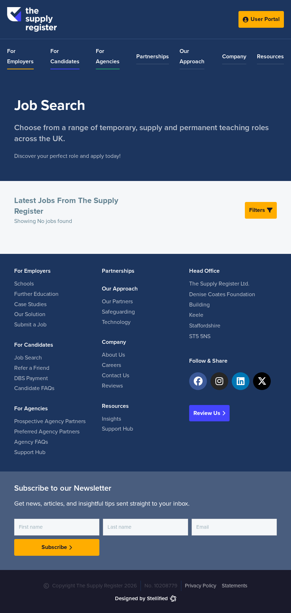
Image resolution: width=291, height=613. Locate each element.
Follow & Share (208, 360)
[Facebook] (198, 381)
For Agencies (108, 56)
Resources (270, 56)
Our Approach (192, 56)
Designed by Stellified (141, 598)
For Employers (20, 56)
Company (234, 56)
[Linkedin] (240, 381)
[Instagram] (219, 381)
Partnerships (152, 56)
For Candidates (64, 56)
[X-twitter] (262, 381)
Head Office (204, 270)
